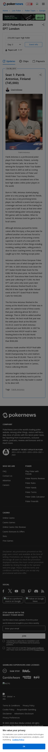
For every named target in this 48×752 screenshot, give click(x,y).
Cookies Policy (18, 739)
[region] (24, 739)
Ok (24, 746)
